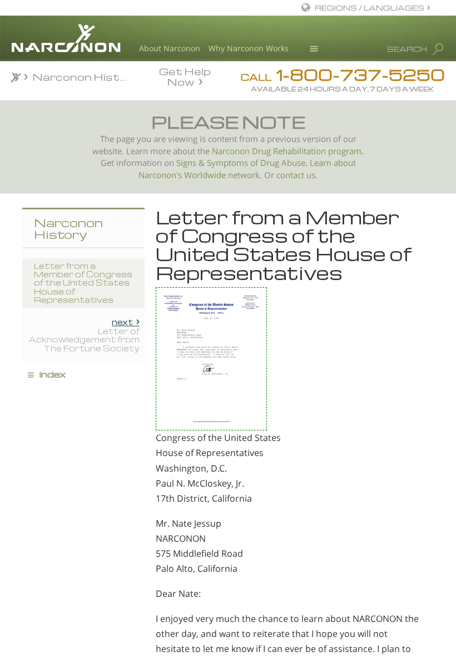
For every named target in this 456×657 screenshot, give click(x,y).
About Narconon (169, 48)
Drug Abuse (282, 163)
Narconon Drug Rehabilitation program (286, 151)
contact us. (297, 175)
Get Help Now (185, 76)
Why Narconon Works (249, 48)
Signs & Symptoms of (218, 163)
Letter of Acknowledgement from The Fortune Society (84, 335)
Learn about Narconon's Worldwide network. (247, 169)
